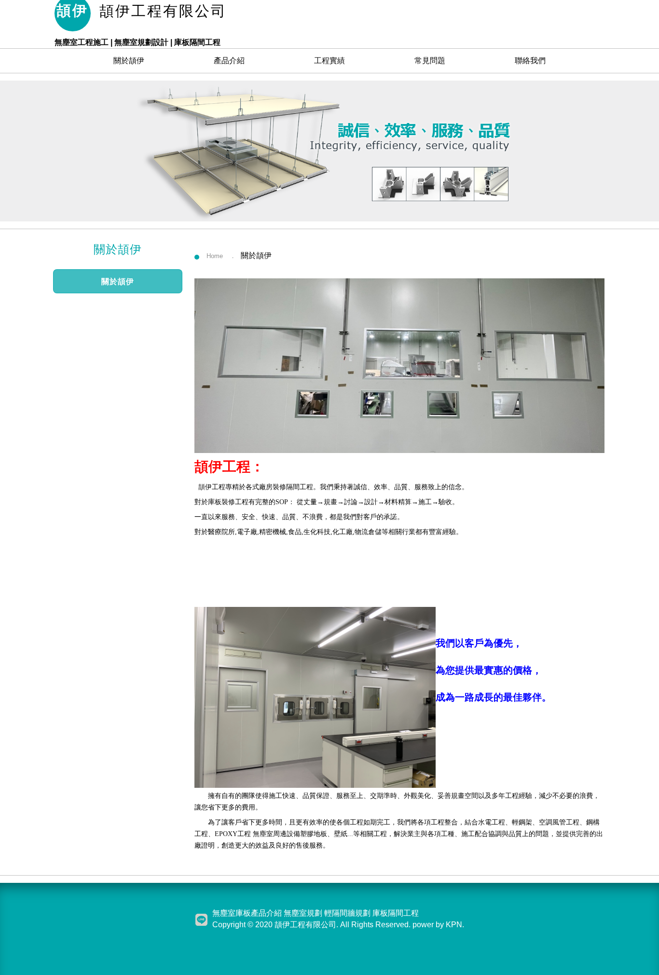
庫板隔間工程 (395, 913)
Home (214, 256)
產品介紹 (229, 60)
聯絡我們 (530, 60)
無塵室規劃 (303, 913)
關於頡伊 (128, 60)
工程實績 (329, 60)
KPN (454, 924)
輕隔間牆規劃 (347, 913)
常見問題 (429, 60)
